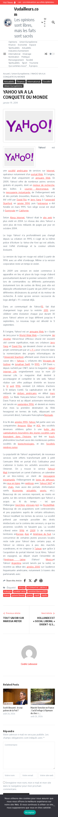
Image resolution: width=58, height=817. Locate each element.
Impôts (44, 595)
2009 (32, 530)
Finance (12, 45)
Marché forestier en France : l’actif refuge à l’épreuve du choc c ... (42, 710)
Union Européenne (28, 42)
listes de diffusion (45, 479)
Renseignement (16, 60)
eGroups (30, 505)
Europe (19, 534)
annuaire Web (42, 178)
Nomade (48, 415)
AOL (39, 425)
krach (51, 436)
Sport (24, 63)
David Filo (22, 199)
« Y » (32, 349)
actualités (31, 490)
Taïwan (38, 548)
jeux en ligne (13, 483)
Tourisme (33, 63)
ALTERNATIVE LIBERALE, (37, 587)
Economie (22, 45)
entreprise (43, 203)
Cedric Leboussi (29, 664)
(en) (37, 505)
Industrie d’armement (19, 51)
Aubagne (8, 591)
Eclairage (27, 54)
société (11, 170)
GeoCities (20, 505)
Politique (25, 57)
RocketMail (48, 505)
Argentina (16, 563)
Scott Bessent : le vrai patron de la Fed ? (12, 709)
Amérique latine (15, 559)
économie (18, 490)
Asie (27, 534)
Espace (32, 45)
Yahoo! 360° (46, 483)
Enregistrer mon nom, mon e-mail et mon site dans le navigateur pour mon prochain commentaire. (27, 785)
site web (47, 217)
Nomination (14, 57)
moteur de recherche (43, 185)
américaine (22, 170)
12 (7, 386)
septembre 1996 (25, 404)
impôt (36, 595)
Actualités (26, 48)
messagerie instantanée (18, 192)
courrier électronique (36, 189)
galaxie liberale (18, 595)
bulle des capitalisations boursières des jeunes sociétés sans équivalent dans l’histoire (29, 433)
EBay (29, 425)
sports (43, 490)
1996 (18, 386)
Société (29, 60)
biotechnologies (26, 443)
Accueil (6, 73)
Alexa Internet (17, 217)
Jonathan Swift (22, 364)
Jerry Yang (36, 199)
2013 (46, 310)
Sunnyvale (10, 210)
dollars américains (27, 393)
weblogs (29, 483)
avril (12, 386)
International (14, 54)
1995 (37, 364)
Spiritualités (14, 48)
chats (10, 487)
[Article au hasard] (46, 54)
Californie (24, 210)
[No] (54, 805)
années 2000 (33, 566)
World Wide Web (28, 335)
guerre (29, 595)
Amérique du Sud (42, 534)
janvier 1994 (23, 203)
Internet (50, 170)
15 (42, 306)
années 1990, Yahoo (25, 422)
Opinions (13, 42)
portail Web (37, 174)
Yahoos (20, 360)
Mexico (49, 559)
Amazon (22, 425)
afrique (22, 587)
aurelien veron (20, 591)
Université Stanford (13, 357)
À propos (33, 66)
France (6, 595)
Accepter (29, 812)
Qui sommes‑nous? (18, 66)
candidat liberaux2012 (37, 591)
